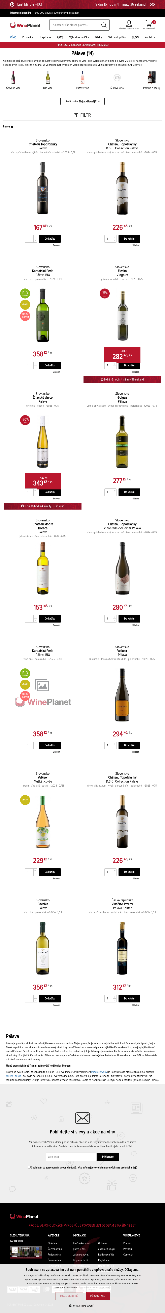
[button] (82, 1305)
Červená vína (55, 1249)
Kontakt (127, 1243)
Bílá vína (52, 1243)
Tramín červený (99, 1072)
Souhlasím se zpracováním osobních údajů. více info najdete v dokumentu (84, 1167)
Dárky (98, 37)
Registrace (103, 1260)
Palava (6, 126)
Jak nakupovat (81, 1254)
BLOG (135, 37)
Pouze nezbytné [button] (69, 1296)
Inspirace (45, 37)
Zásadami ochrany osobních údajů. (94, 1287)
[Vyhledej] (104, 25)
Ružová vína (54, 1254)
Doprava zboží (80, 1260)
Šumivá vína (54, 1260)
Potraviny (28, 37)
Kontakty (150, 37)
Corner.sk (128, 1254)
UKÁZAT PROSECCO (98, 45)
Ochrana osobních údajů (124, 1167)
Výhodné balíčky (79, 37)
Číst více (137, 65)
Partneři (127, 1249)
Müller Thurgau (14, 1076)
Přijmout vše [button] (97, 1296)
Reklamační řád (106, 1254)
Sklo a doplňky (117, 37)
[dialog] (82, 1288)
